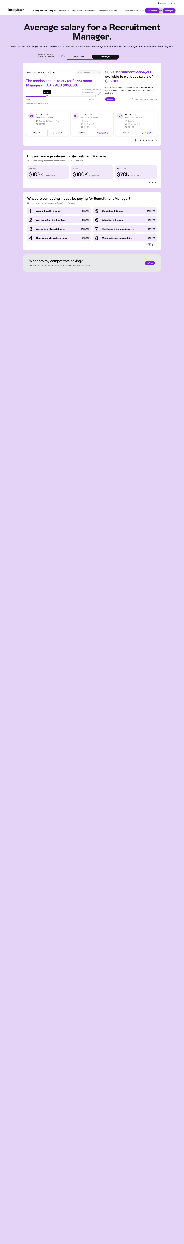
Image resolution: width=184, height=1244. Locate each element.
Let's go (110, 99)
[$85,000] (47, 96)
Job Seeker (77, 10)
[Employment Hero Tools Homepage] (17, 11)
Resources (90, 10)
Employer (169, 11)
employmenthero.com (107, 10)
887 (152, 140)
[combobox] (62, 72)
